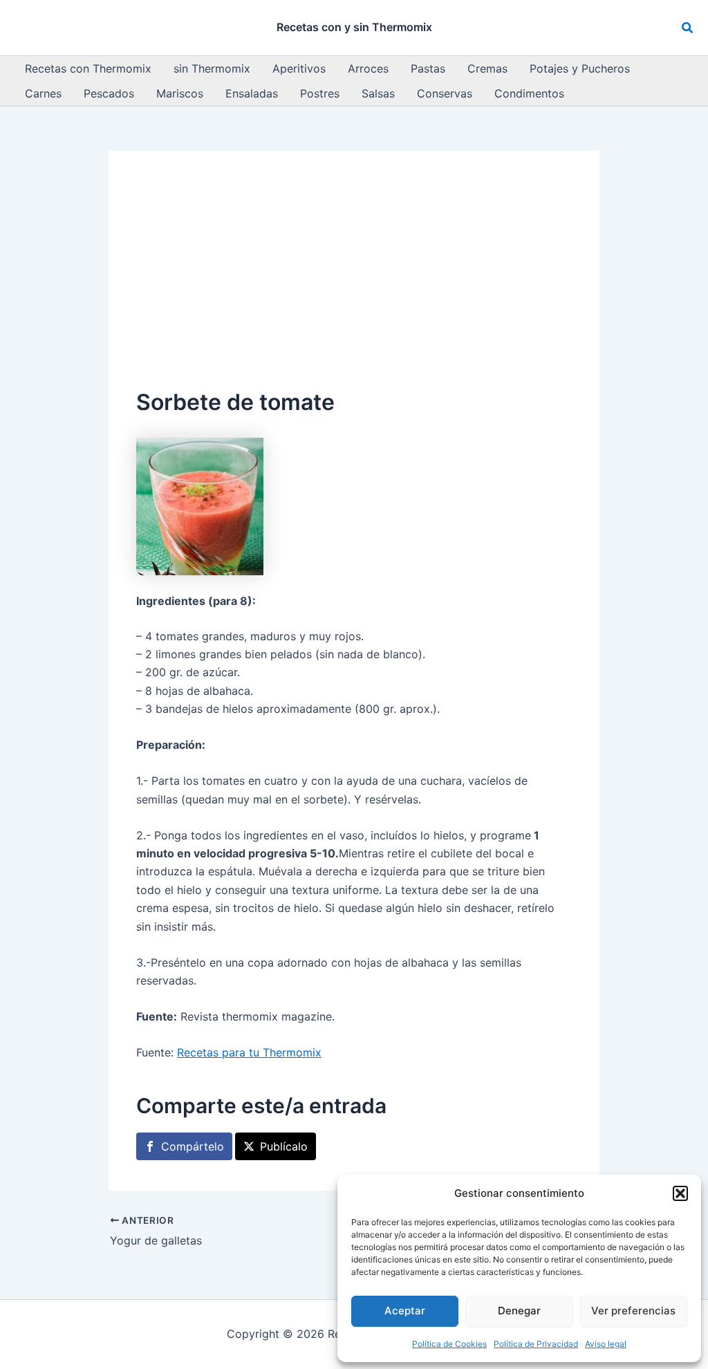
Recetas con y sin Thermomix (354, 27)
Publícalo (284, 1146)
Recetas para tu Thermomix (249, 1052)
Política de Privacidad (536, 1344)
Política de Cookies (449, 1344)
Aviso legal (605, 1344)
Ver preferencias (633, 1310)
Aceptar (404, 1310)
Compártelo (192, 1146)
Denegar (519, 1310)
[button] (680, 1193)
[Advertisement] (354, 282)
